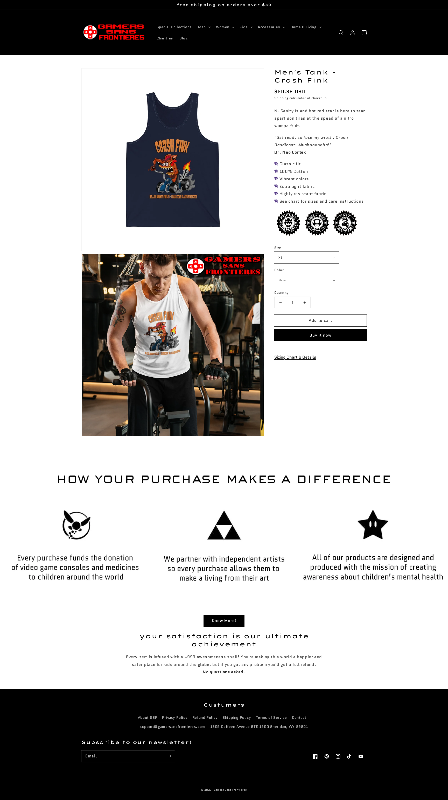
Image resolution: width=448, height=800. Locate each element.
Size (277, 247)
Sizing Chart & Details (295, 357)
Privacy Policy (174, 717)
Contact (299, 717)
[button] (341, 32)
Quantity (281, 292)
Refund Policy (205, 717)
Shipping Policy (236, 717)
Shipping (281, 98)
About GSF (147, 717)
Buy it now (320, 335)
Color (279, 270)
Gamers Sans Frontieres (230, 790)
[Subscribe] (169, 756)
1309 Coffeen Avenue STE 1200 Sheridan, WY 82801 (259, 726)
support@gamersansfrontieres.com (172, 726)
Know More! (224, 621)
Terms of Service (271, 717)
